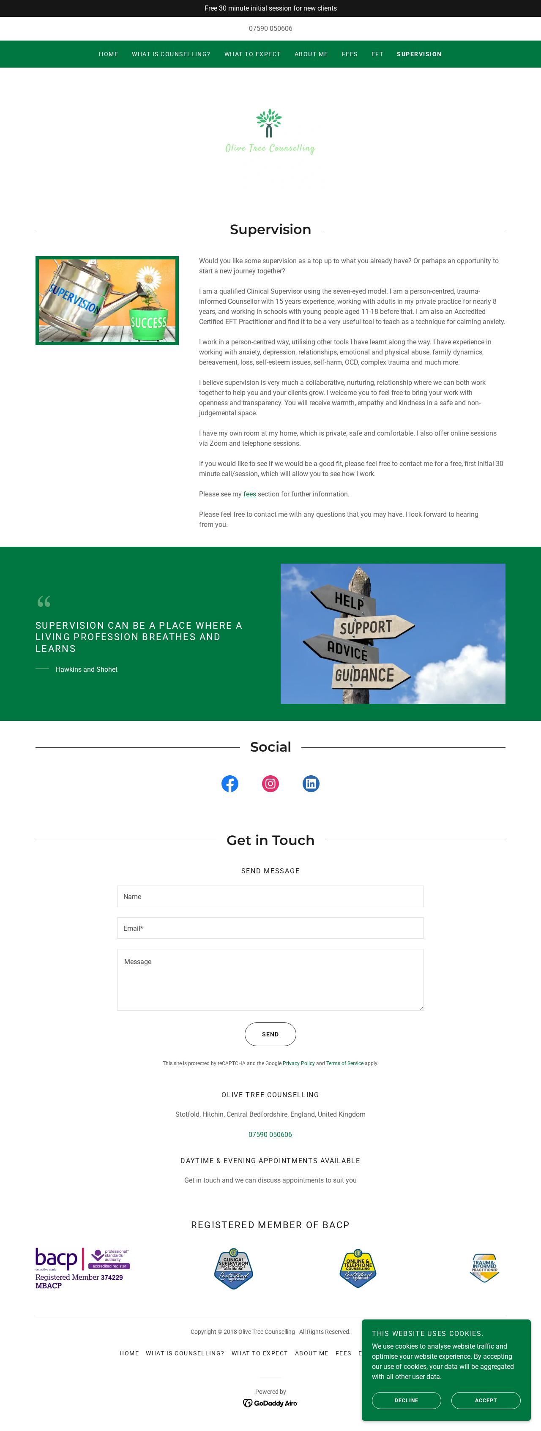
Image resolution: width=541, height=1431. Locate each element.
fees (249, 494)
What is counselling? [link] (171, 54)
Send (270, 1034)
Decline (406, 1401)
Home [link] (108, 54)
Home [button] (129, 1353)
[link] (270, 135)
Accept (486, 1401)
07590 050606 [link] (270, 29)
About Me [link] (311, 54)
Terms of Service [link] (344, 1063)
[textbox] (270, 896)
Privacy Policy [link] (299, 1063)
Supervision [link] (419, 54)
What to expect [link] (252, 54)
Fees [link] (350, 54)
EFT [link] (378, 54)
